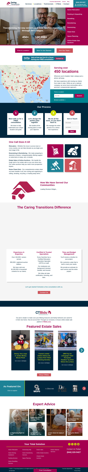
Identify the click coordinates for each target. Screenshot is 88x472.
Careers (64, 1)
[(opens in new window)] (36, 388)
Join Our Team (64, 50)
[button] (6, 350)
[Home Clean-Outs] (73, 165)
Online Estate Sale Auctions (73, 41)
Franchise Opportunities (55, 1)
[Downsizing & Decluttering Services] (73, 150)
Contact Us (44, 292)
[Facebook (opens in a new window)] (69, 444)
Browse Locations (59, 100)
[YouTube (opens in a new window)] (78, 444)
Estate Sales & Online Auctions (19, 160)
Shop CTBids (45, 375)
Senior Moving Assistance (12, 454)
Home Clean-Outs (15, 169)
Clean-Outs (71, 32)
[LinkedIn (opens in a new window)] (75, 444)
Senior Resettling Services (12, 462)
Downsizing (71, 27)
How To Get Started (44, 50)
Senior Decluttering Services (27, 454)
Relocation (12, 146)
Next (72, 131)
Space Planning (72, 36)
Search (79, 96)
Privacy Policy (77, 470)
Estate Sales (40, 449)
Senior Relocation (73, 10)
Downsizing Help (26, 449)
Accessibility (77, 468)
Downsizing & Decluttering (18, 153)
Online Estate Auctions (43, 453)
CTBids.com (46, 322)
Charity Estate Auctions (40, 457)
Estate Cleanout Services (55, 450)
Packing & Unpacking (74, 14)
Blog (68, 1)
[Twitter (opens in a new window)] (72, 444)
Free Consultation (45, 470)
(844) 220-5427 (74, 452)
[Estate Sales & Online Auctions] (55, 165)
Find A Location (23, 50)
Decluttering (71, 23)
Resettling (70, 18)
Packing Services (12, 458)
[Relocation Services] (55, 150)
